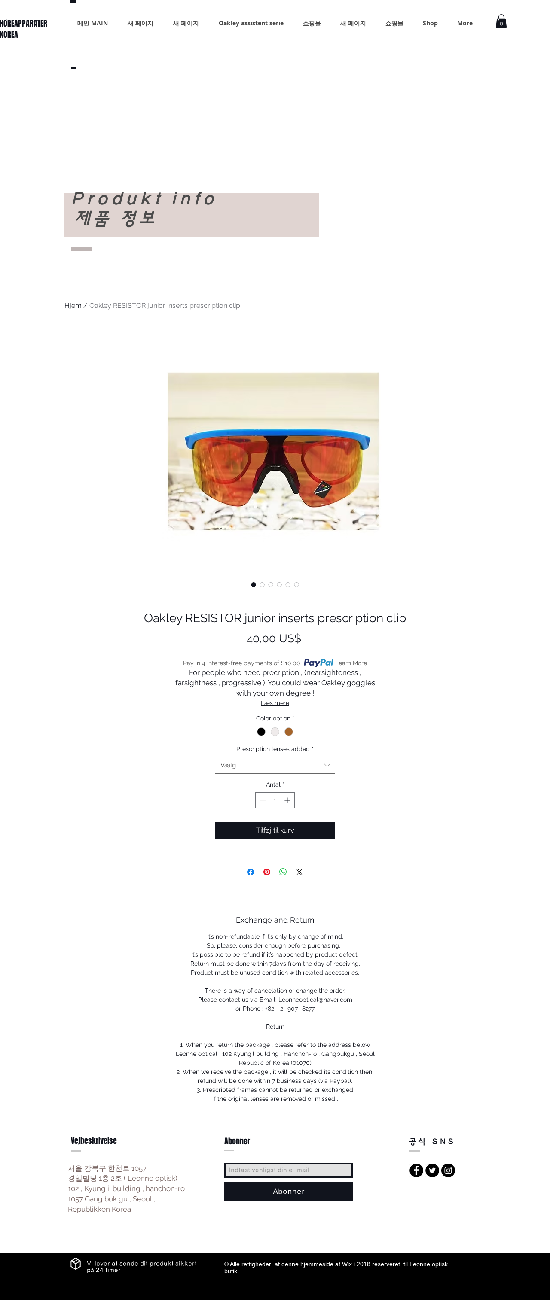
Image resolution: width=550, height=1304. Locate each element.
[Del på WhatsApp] (283, 872)
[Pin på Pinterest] (267, 872)
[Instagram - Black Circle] (448, 1170)
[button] (501, 21)
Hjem (73, 305)
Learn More (351, 663)
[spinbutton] (275, 800)
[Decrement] (262, 800)
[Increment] (288, 800)
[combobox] (275, 765)
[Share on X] (299, 872)
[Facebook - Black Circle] (416, 1170)
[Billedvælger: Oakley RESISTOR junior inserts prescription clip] (253, 584)
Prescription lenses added (275, 748)
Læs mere (275, 702)
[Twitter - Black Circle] (432, 1170)
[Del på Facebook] (250, 872)
